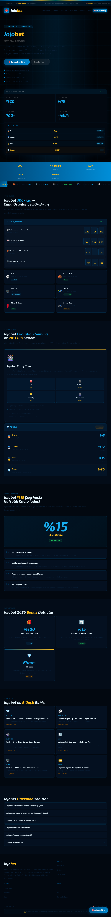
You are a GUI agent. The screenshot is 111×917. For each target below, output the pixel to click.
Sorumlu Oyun (62, 897)
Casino (55, 11)
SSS (89, 11)
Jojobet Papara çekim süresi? (55, 835)
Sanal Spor (61, 874)
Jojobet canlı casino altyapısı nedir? (55, 820)
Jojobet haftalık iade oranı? (55, 828)
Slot (5, 897)
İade (59, 892)
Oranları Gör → (40, 62)
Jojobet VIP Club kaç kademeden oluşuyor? (55, 806)
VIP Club (64, 11)
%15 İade (73, 11)
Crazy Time (8, 888)
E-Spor (59, 870)
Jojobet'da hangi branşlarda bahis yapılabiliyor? (55, 813)
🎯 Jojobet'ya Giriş (16, 62)
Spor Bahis (46, 11)
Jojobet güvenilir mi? (55, 842)
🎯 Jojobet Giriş (100, 11)
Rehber (82, 11)
